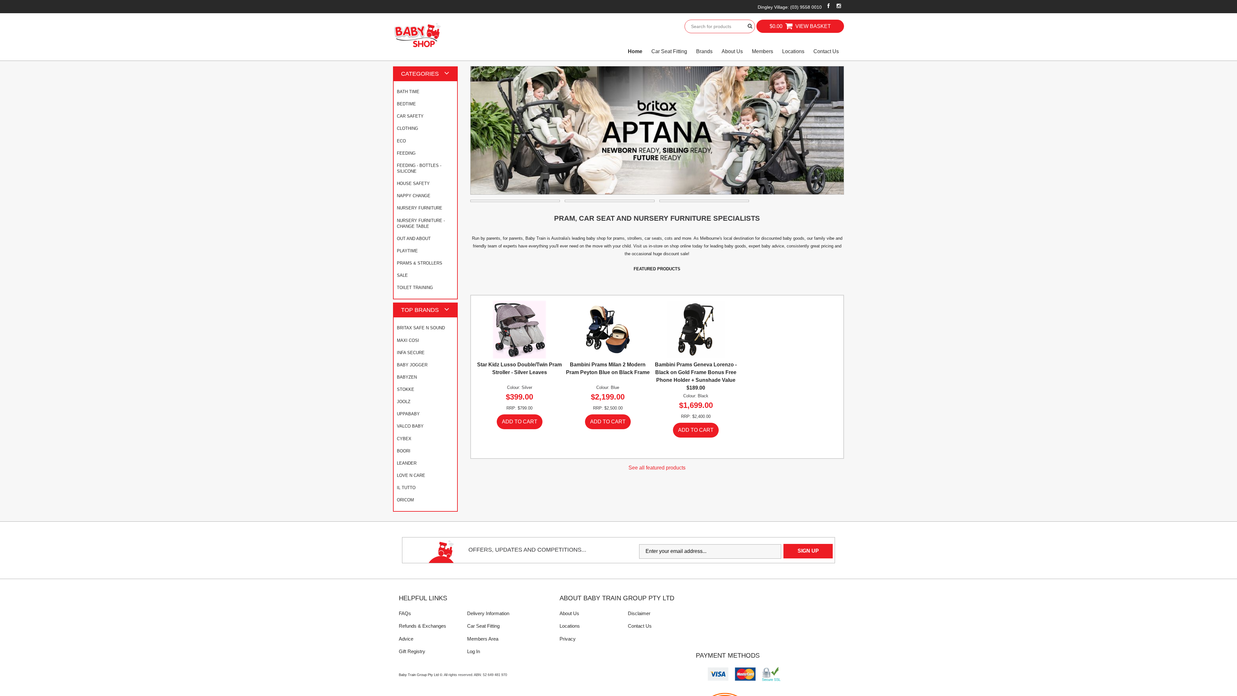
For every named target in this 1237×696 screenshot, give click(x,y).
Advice (406, 639)
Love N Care (411, 475)
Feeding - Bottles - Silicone (419, 168)
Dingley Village (790, 7)
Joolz (403, 401)
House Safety (413, 183)
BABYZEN (407, 377)
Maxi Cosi (408, 340)
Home (635, 51)
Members (762, 51)
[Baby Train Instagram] (839, 5)
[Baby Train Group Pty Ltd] (417, 35)
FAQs (405, 613)
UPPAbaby (408, 413)
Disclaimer (639, 613)
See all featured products (657, 467)
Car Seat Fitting (669, 51)
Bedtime (406, 104)
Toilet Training (415, 287)
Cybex (404, 438)
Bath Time (408, 91)
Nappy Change (413, 195)
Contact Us (826, 51)
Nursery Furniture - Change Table (421, 223)
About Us (732, 51)
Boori (403, 451)
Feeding (406, 153)
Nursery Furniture (419, 208)
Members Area (482, 639)
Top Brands (420, 309)
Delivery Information (488, 613)
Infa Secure (411, 352)
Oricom (405, 500)
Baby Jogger (412, 364)
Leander (407, 463)
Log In (473, 651)
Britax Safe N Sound (421, 327)
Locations (793, 51)
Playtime (407, 250)
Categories (420, 73)
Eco (401, 141)
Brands (704, 51)
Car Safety (410, 116)
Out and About (414, 238)
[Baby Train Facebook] (828, 5)
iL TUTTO (406, 487)
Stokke (405, 389)
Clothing (407, 128)
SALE (402, 275)
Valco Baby (410, 426)
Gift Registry (412, 651)
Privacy (568, 639)
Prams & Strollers (419, 263)
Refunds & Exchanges (422, 626)
